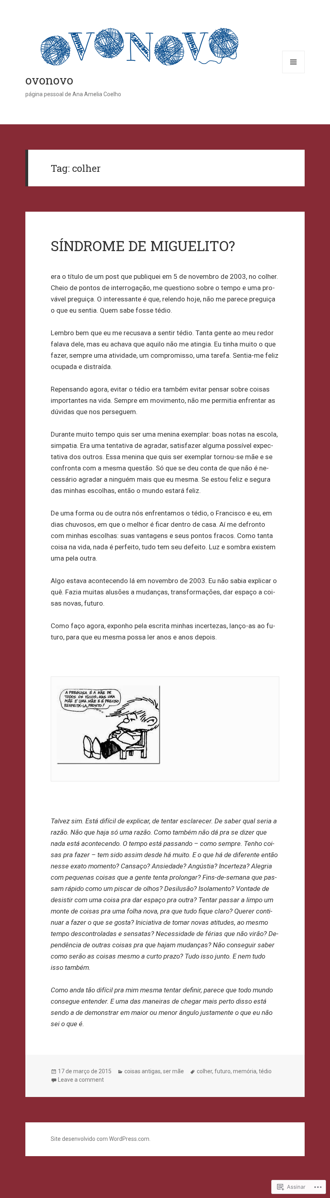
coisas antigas (142, 1071)
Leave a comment (81, 1079)
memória (244, 1071)
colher (204, 1071)
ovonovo (49, 80)
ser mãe (173, 1071)
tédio (265, 1071)
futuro (222, 1071)
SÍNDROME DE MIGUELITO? (143, 245)
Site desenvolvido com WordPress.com (100, 1139)
